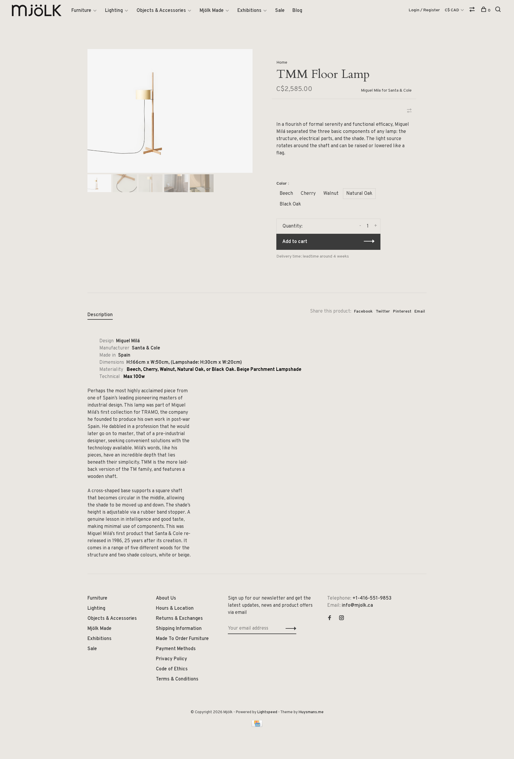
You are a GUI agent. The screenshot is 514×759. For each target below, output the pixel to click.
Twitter (383, 311)
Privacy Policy (171, 659)
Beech (286, 194)
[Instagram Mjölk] (341, 619)
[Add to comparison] (409, 112)
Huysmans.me (311, 712)
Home (281, 62)
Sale (280, 11)
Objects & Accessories (161, 11)
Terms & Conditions (177, 679)
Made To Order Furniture (182, 639)
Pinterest (402, 311)
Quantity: (293, 226)
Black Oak (290, 204)
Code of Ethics (172, 669)
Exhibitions (249, 11)
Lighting (114, 11)
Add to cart (294, 242)
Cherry (308, 194)
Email (419, 311)
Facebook (363, 311)
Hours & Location (175, 608)
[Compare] (472, 10)
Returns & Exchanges (179, 619)
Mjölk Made (212, 11)
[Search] (498, 10)
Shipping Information (179, 629)
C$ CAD (452, 10)
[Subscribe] (289, 628)
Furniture (81, 11)
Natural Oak (359, 194)
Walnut (331, 194)
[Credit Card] (257, 726)
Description (100, 315)
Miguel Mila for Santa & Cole (386, 90)
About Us (166, 598)
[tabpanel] (170, 111)
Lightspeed (267, 712)
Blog (297, 11)
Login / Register (424, 10)
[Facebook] (329, 619)
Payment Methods (176, 649)
